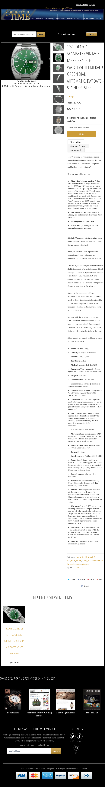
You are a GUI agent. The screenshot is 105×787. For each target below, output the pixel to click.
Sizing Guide (76, 150)
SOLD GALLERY (89, 19)
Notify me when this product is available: (81, 120)
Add (100, 579)
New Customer (82, 5)
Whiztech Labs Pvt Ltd (77, 769)
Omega (70, 96)
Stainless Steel (96, 560)
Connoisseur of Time (36, 769)
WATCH (80, 567)
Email (86, 586)
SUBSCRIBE (50, 19)
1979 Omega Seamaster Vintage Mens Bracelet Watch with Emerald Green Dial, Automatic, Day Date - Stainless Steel (14, 641)
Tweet (72, 579)
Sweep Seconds (74, 564)
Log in (92, 5)
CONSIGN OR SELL (74, 19)
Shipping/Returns (78, 146)
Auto (79, 557)
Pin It (91, 579)
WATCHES (40, 19)
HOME (31, 19)
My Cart (71, 34)
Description (75, 142)
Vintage (85, 564)
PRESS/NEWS (60, 19)
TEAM (99, 19)
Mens (78, 560)
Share (82, 579)
